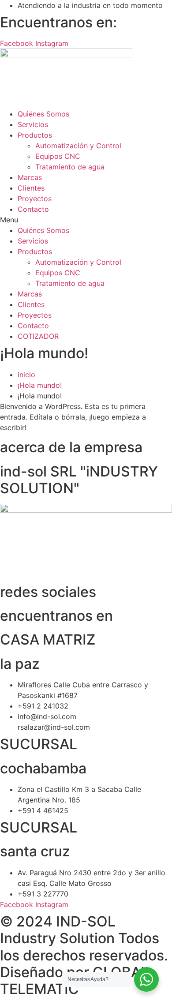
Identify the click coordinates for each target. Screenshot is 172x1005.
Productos (35, 135)
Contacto (33, 209)
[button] (86, 219)
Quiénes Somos (43, 113)
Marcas (30, 177)
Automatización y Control (78, 145)
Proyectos (35, 198)
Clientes (31, 188)
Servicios (33, 124)
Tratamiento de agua (70, 166)
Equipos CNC (57, 156)
